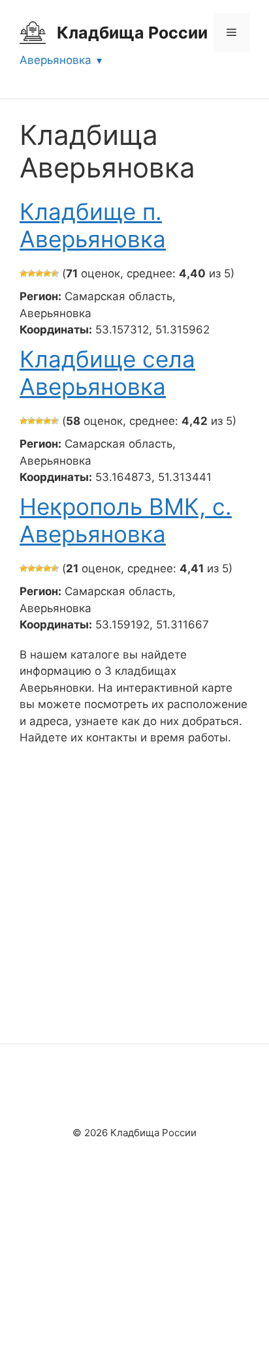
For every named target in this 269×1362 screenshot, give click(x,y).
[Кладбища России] (33, 32)
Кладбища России (132, 32)
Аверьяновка (55, 60)
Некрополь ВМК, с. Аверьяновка (126, 520)
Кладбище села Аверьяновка (107, 372)
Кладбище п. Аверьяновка (93, 225)
